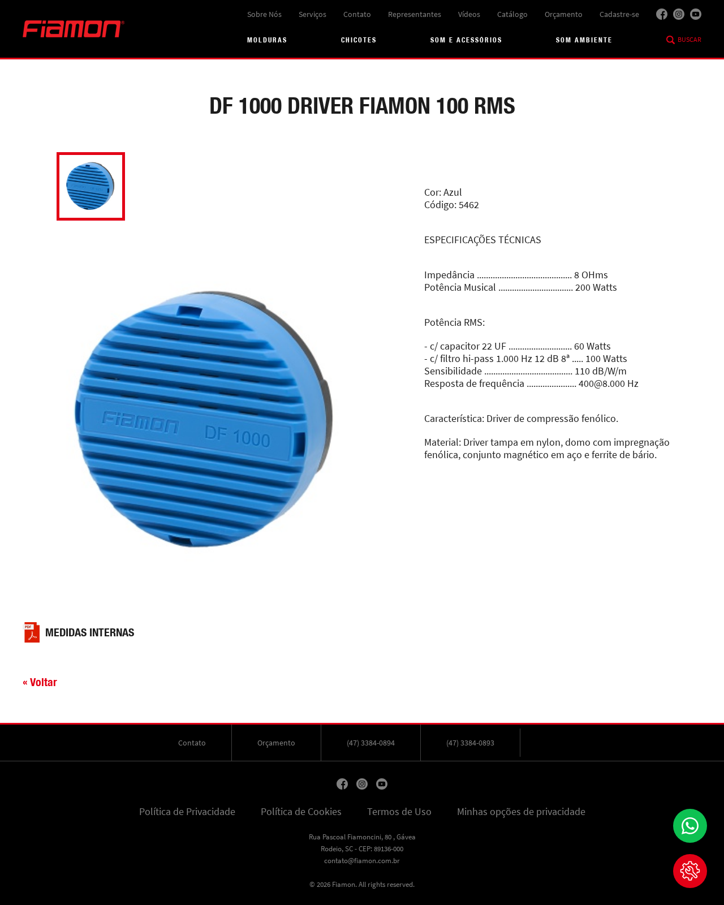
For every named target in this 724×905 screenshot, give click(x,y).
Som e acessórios (466, 40)
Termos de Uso (399, 812)
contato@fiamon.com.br (362, 860)
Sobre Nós (264, 14)
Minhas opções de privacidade (521, 812)
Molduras (267, 40)
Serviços (312, 14)
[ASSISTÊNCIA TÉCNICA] (690, 871)
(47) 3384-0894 (371, 743)
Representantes (414, 14)
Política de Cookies (301, 812)
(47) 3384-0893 (470, 743)
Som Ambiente (584, 40)
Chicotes (359, 40)
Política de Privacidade (187, 812)
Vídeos (469, 14)
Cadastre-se (619, 14)
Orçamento (564, 14)
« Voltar (40, 681)
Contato (357, 14)
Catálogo (512, 14)
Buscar (689, 39)
